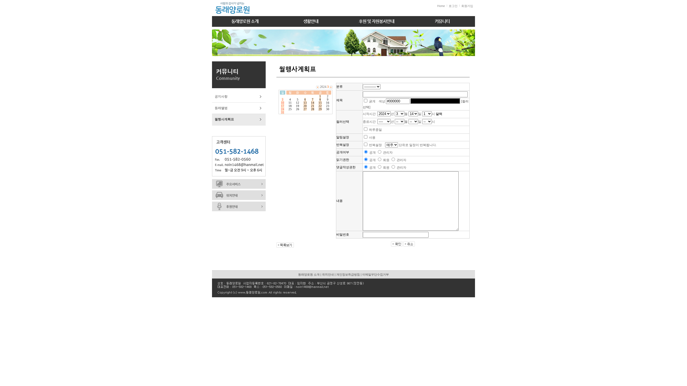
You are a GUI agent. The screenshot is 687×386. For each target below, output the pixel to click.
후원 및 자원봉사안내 (376, 21)
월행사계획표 (224, 119)
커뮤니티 (442, 21)
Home (441, 6)
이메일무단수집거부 (375, 274)
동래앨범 (221, 108)
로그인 (453, 6)
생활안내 (310, 21)
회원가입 (467, 6)
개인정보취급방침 (348, 274)
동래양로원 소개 (244, 21)
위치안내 (328, 274)
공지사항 (221, 96)
